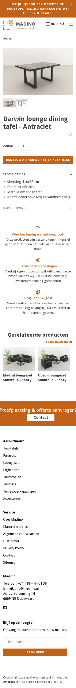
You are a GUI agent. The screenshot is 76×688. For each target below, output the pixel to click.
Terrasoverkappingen (19, 491)
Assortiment (13, 441)
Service (9, 512)
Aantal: (8, 146)
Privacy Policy (13, 548)
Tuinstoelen (12, 477)
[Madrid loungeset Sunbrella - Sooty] (19, 359)
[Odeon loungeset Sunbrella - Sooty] (54, 359)
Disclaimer (11, 541)
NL (53, 24)
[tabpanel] (38, 71)
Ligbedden (11, 470)
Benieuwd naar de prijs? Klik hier (38, 159)
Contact (41, 417)
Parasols (9, 456)
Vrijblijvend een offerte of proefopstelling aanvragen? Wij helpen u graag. (38, 9)
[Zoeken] (62, 24)
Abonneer (35, 652)
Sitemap (9, 563)
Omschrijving (14, 208)
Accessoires (11, 499)
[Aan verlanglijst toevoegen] (70, 135)
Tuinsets (9, 484)
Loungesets (11, 463)
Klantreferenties (15, 527)
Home (7, 38)
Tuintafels (11, 448)
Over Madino (13, 519)
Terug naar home (58, 342)
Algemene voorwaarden (21, 534)
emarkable (11, 681)
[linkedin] (5, 608)
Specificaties (14, 174)
